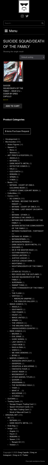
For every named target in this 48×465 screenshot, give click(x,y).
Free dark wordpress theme (35, 461)
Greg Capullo (23, 452)
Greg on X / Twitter (20, 455)
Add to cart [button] (13, 106)
